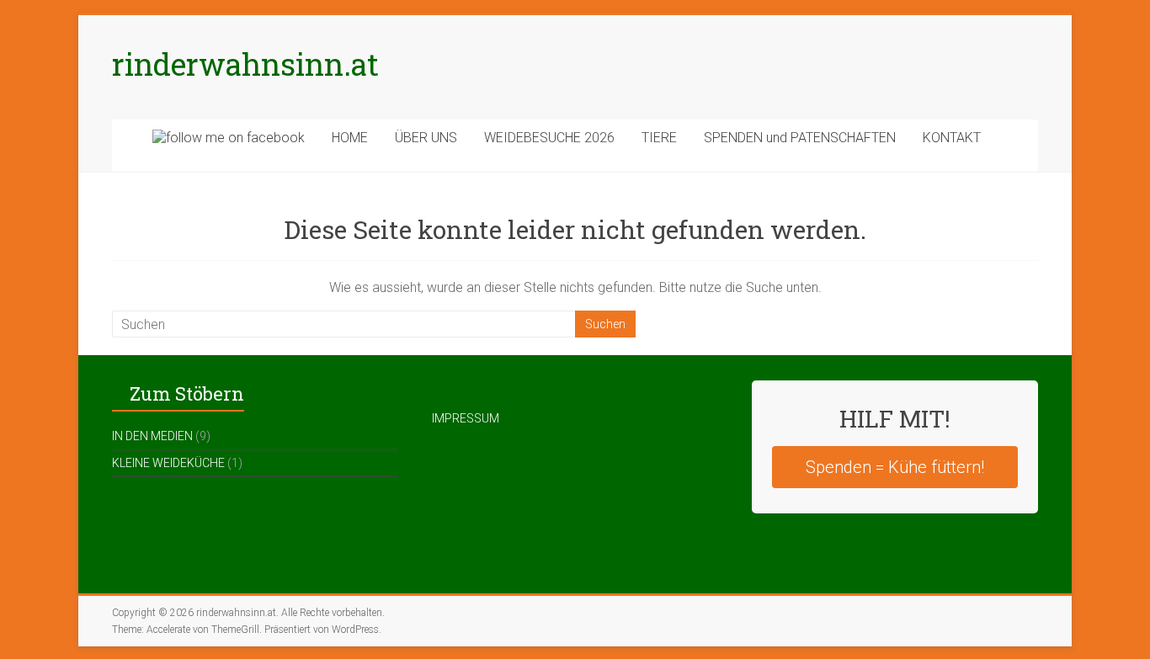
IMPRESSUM (465, 418)
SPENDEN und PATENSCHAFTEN (800, 138)
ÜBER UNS (426, 138)
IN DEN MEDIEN (152, 436)
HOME (350, 138)
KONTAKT (952, 138)
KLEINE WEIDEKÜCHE (168, 463)
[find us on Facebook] (228, 146)
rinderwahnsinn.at (245, 64)
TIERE (659, 138)
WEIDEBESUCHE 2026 (549, 138)
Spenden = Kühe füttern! (895, 467)
